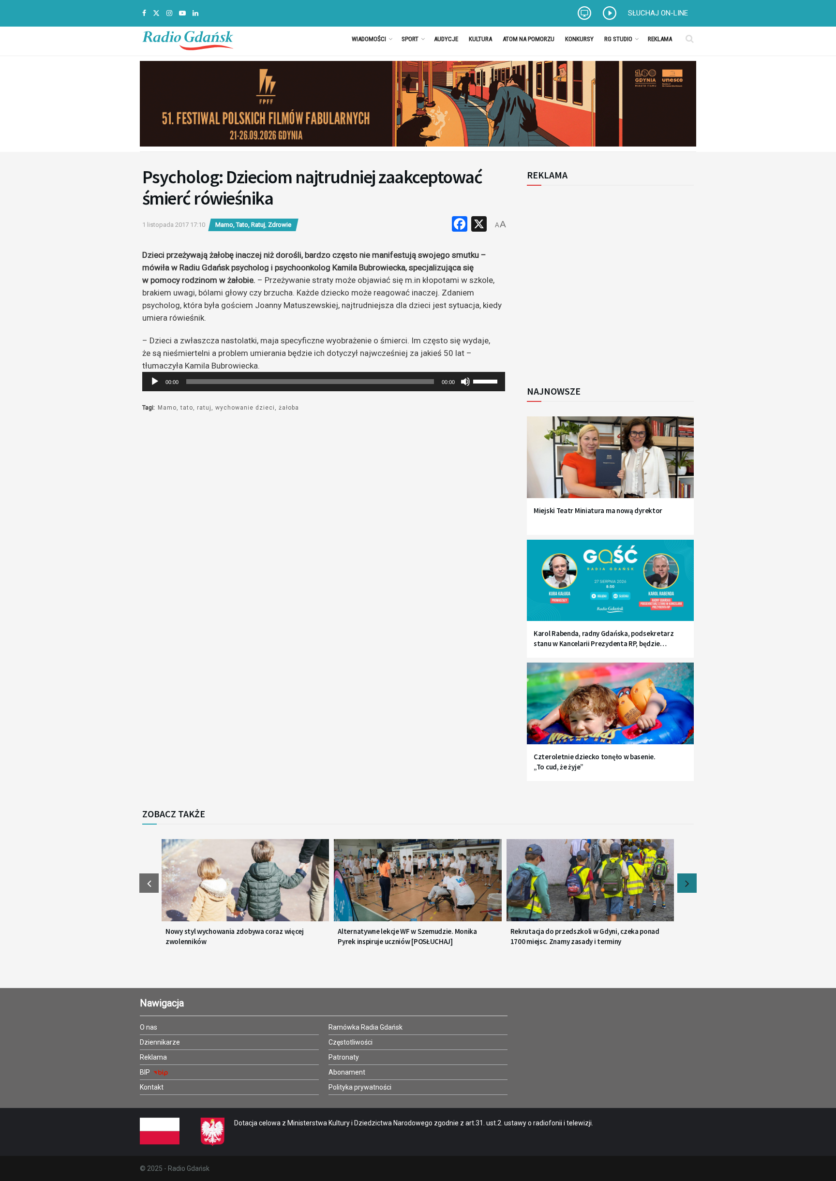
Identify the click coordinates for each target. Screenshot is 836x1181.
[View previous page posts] (149, 883)
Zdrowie (279, 224)
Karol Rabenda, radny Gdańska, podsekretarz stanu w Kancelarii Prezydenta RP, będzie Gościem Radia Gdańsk (603, 639)
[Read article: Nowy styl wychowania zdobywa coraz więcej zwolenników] (245, 886)
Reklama (660, 39)
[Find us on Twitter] (156, 13)
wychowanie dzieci (245, 407)
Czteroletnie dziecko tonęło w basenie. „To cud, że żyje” (595, 761)
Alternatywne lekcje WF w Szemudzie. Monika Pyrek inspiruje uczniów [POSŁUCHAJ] (407, 936)
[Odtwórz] (155, 381)
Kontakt (152, 1087)
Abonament (346, 1072)
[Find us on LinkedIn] (195, 13)
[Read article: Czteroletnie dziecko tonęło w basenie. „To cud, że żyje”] (610, 709)
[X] (479, 225)
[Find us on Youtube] (182, 13)
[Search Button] (690, 39)
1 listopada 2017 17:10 (173, 224)
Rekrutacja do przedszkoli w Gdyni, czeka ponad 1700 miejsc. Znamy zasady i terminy (584, 936)
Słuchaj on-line (658, 13)
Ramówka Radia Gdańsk (365, 1027)
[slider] (486, 380)
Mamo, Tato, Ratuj (240, 224)
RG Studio (618, 39)
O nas (148, 1027)
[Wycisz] (465, 381)
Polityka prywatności (359, 1087)
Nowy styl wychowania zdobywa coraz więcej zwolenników (234, 936)
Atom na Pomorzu (528, 39)
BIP (145, 1072)
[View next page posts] (687, 883)
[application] (323, 381)
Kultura (480, 39)
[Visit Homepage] (187, 38)
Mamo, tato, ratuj (184, 407)
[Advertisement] (607, 280)
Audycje (446, 39)
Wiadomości (369, 39)
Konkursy (579, 39)
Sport (410, 39)
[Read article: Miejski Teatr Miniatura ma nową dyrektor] (610, 463)
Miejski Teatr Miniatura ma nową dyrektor (598, 510)
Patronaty (343, 1057)
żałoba (289, 407)
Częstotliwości (350, 1042)
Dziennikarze (160, 1042)
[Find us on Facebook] (144, 13)
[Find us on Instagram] (169, 13)
